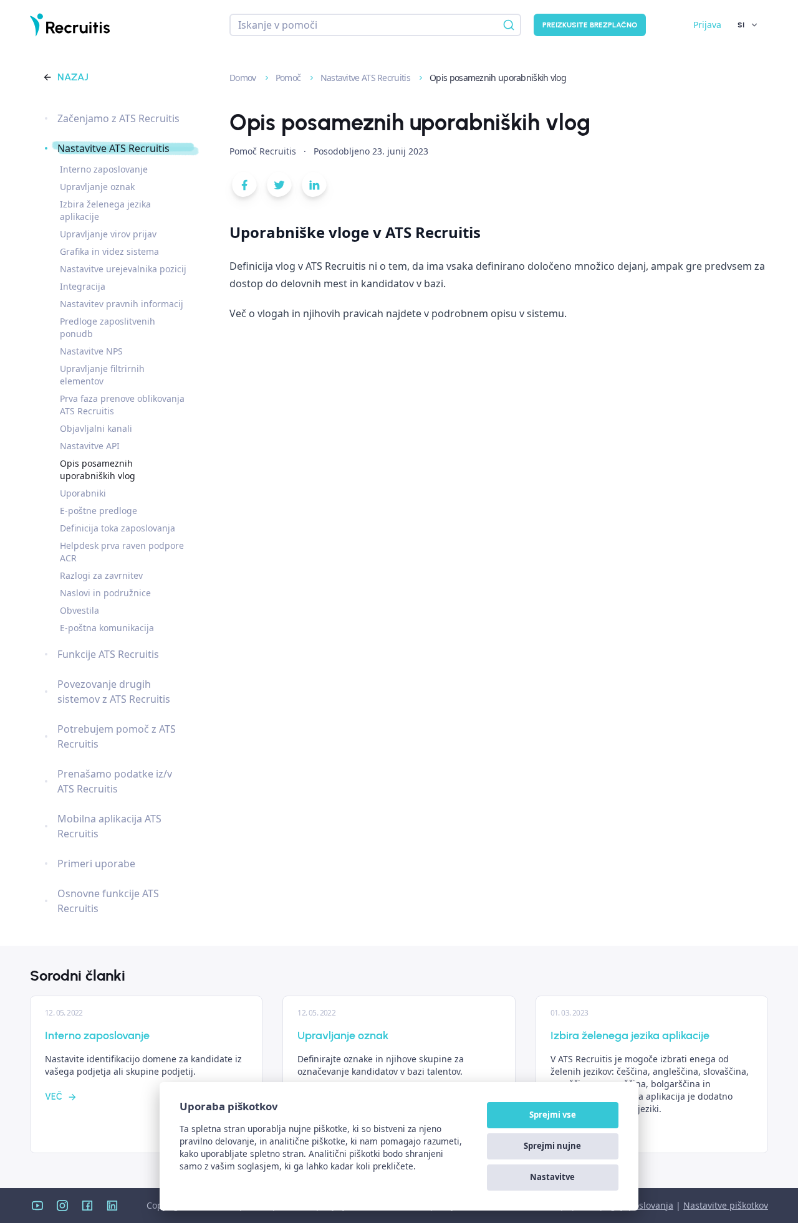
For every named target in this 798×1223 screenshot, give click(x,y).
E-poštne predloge (98, 510)
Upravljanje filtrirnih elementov (102, 375)
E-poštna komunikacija (107, 628)
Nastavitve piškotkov (725, 1205)
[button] (244, 187)
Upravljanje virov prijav (108, 234)
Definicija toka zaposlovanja (117, 528)
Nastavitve (552, 1177)
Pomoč (289, 77)
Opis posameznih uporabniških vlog (97, 469)
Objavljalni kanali (96, 428)
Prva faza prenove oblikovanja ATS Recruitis (122, 405)
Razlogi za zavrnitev (101, 575)
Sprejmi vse (552, 1114)
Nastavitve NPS (91, 351)
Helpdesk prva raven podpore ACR (122, 552)
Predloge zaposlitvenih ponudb (107, 327)
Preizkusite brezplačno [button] (589, 25)
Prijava (707, 25)
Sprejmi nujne (552, 1145)
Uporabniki (83, 493)
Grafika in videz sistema (109, 251)
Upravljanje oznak (97, 187)
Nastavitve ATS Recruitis (366, 77)
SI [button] (741, 25)
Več (53, 1097)
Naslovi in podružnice (105, 593)
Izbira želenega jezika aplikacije (105, 210)
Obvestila (79, 610)
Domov (243, 77)
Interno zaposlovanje (104, 169)
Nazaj (73, 77)
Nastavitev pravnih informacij (121, 304)
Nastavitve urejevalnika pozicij (123, 269)
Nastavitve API (90, 446)
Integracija (82, 286)
